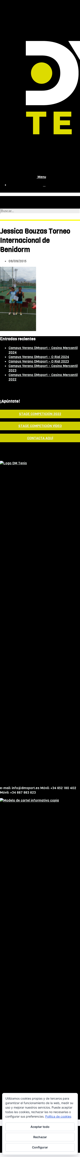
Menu (41, 177)
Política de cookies (58, 1116)
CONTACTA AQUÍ (40, 438)
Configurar (40, 1147)
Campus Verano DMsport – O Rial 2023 (39, 361)
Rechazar (40, 1137)
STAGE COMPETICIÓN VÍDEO (40, 426)
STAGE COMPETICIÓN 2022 (40, 414)
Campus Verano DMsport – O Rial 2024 (39, 357)
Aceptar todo (40, 1127)
